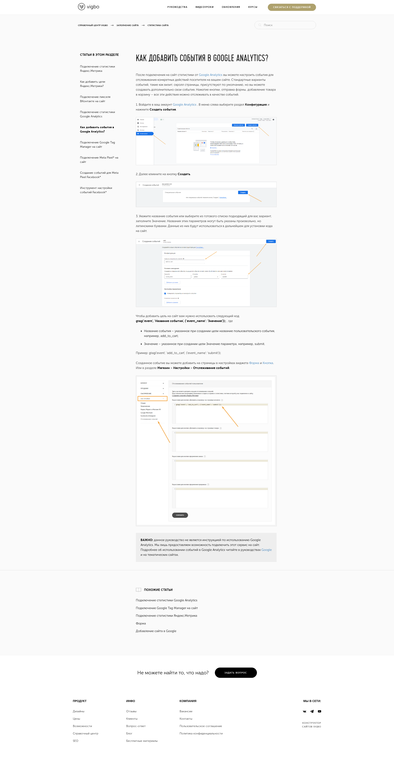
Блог (129, 733)
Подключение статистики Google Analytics (97, 114)
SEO (75, 741)
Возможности (82, 726)
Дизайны (78, 711)
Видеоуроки (205, 7)
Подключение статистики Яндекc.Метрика (97, 69)
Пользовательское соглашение (201, 726)
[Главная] (88, 9)
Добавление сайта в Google (156, 631)
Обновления (231, 7)
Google (266, 550)
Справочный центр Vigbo (93, 25)
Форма (254, 363)
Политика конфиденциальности (201, 733)
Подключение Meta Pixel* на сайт (99, 160)
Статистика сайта (158, 25)
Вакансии (186, 711)
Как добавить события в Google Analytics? (97, 129)
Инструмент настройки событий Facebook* (96, 190)
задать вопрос (235, 672)
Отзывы (131, 711)
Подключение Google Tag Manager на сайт (97, 144)
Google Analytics (210, 75)
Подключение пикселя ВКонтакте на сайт (95, 99)
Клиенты (131, 718)
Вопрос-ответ (136, 726)
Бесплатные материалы (142, 741)
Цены (76, 718)
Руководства (177, 7)
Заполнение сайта (128, 25)
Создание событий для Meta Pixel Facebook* (99, 175)
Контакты (186, 718)
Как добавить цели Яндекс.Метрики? (92, 84)
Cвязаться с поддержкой (292, 7)
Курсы (253, 7)
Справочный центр (85, 733)
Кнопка (268, 363)
